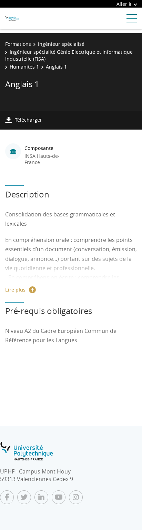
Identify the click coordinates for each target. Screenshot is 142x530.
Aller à (123, 4)
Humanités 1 (24, 66)
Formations (18, 44)
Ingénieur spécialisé (61, 44)
